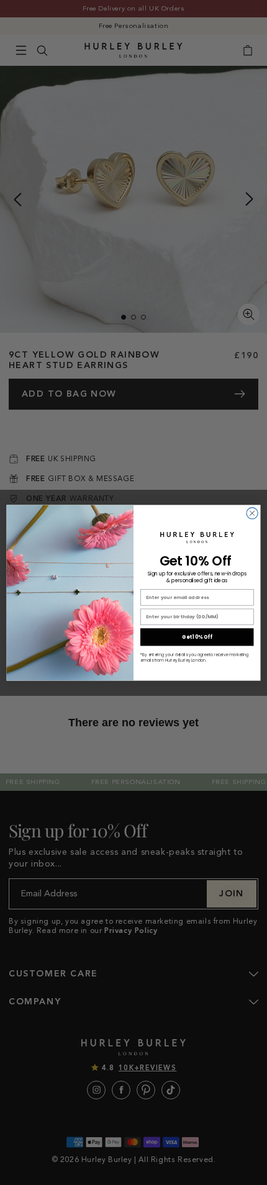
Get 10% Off (197, 637)
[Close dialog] (252, 512)
